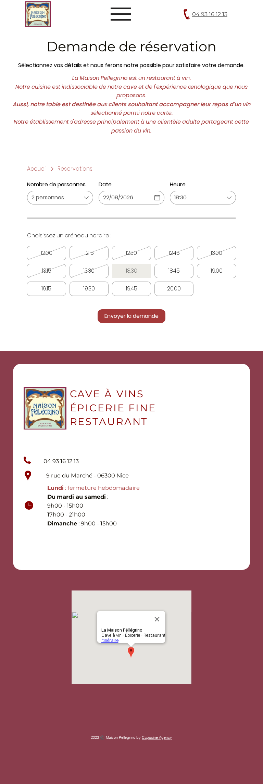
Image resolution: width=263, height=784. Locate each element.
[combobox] (60, 197)
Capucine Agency (157, 737)
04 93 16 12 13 (209, 14)
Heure (178, 184)
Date (105, 184)
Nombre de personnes (56, 184)
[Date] (157, 198)
